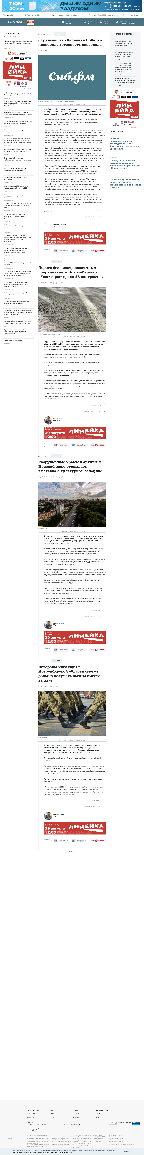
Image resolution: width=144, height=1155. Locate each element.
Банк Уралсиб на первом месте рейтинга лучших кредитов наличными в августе (17, 322)
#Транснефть (48, 211)
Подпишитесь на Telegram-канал (73, 104)
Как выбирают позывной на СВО (14, 340)
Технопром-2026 (8, 15)
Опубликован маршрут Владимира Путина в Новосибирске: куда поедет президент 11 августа (16, 284)
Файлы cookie (77, 1147)
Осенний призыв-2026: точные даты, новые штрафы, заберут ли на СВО (16, 187)
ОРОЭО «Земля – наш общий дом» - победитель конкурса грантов (16, 169)
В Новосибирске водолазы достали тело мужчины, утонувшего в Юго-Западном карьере (17, 103)
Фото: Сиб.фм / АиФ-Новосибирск (49, 334)
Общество (31, 1114)
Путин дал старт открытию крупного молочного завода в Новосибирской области (17, 227)
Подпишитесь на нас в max (96, 217)
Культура (30, 1117)
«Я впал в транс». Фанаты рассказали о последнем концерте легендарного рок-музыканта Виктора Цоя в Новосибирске (17, 140)
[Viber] (59, 282)
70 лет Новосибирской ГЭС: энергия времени (103, 15)
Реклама (30, 1122)
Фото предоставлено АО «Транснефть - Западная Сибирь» (57, 101)
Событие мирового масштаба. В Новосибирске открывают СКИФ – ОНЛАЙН (15, 216)
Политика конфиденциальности (82, 1143)
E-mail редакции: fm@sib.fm (115, 1140)
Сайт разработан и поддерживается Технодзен (121, 1144)
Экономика (77, 1117)
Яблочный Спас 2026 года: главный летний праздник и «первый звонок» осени (18, 113)
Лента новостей (11, 33)
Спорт (98, 1117)
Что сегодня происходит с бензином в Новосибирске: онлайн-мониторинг (17, 94)
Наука (52, 1117)
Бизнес (52, 1114)
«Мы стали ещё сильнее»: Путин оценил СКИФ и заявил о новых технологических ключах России (15, 250)
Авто (51, 1110)
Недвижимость (102, 1110)
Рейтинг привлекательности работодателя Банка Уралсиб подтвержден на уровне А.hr (18, 43)
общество (60, 34)
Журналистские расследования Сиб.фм (64, 15)
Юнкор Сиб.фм (134, 15)
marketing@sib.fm (32, 1130)
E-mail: (72, 1124)
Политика (76, 1114)
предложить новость (11, 36)
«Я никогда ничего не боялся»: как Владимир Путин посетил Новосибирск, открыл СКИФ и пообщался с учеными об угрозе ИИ (17, 262)
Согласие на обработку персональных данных (86, 1145)
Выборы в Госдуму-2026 (32, 15)
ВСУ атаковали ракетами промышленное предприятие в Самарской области (17, 150)
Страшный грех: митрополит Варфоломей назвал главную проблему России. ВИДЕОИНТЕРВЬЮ (18, 332)
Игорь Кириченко (58, 419)
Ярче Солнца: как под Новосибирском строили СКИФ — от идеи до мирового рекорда (17, 205)
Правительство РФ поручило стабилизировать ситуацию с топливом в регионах (17, 160)
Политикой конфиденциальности (61, 1152)
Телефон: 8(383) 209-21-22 (36, 1124)
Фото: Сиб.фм (42, 528)
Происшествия (33, 1110)
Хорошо (126, 1151)
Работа (98, 1114)
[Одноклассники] (53, 282)
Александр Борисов (59, 225)
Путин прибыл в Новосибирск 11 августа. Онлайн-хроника (16, 294)
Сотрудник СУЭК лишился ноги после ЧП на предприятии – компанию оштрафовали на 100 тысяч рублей (18, 312)
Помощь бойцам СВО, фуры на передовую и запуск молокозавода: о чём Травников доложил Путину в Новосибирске (17, 238)
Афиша (75, 1110)
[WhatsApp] (56, 282)
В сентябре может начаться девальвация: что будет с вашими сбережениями (18, 131)
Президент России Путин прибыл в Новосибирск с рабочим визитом (16, 302)
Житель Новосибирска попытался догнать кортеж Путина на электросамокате (18, 122)
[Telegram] (62, 282)
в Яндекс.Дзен (8, 1138)
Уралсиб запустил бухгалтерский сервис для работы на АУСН (17, 196)
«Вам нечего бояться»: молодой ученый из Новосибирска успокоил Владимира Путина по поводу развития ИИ (18, 273)
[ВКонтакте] (50, 282)
